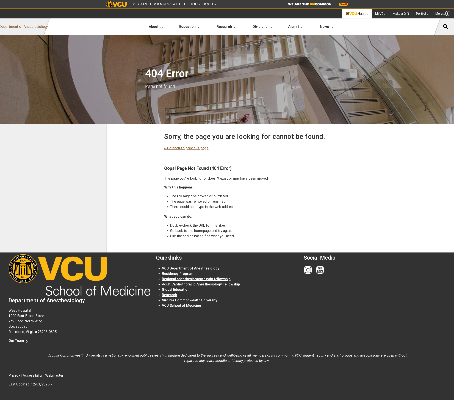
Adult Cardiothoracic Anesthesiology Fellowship (201, 284)
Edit (51, 383)
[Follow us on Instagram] (308, 270)
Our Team (17, 340)
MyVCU (380, 13)
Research (224, 26)
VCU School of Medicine (181, 305)
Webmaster (54, 375)
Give (342, 4)
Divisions (260, 26)
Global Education (175, 289)
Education (187, 26)
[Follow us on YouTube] (320, 270)
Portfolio (422, 13)
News (324, 26)
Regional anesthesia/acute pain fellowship (196, 279)
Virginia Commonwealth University (175, 4)
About (154, 26)
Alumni (293, 26)
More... (440, 13)
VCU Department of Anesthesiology (190, 268)
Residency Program (177, 273)
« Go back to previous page (186, 148)
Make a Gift (401, 13)
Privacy (14, 375)
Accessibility (32, 375)
